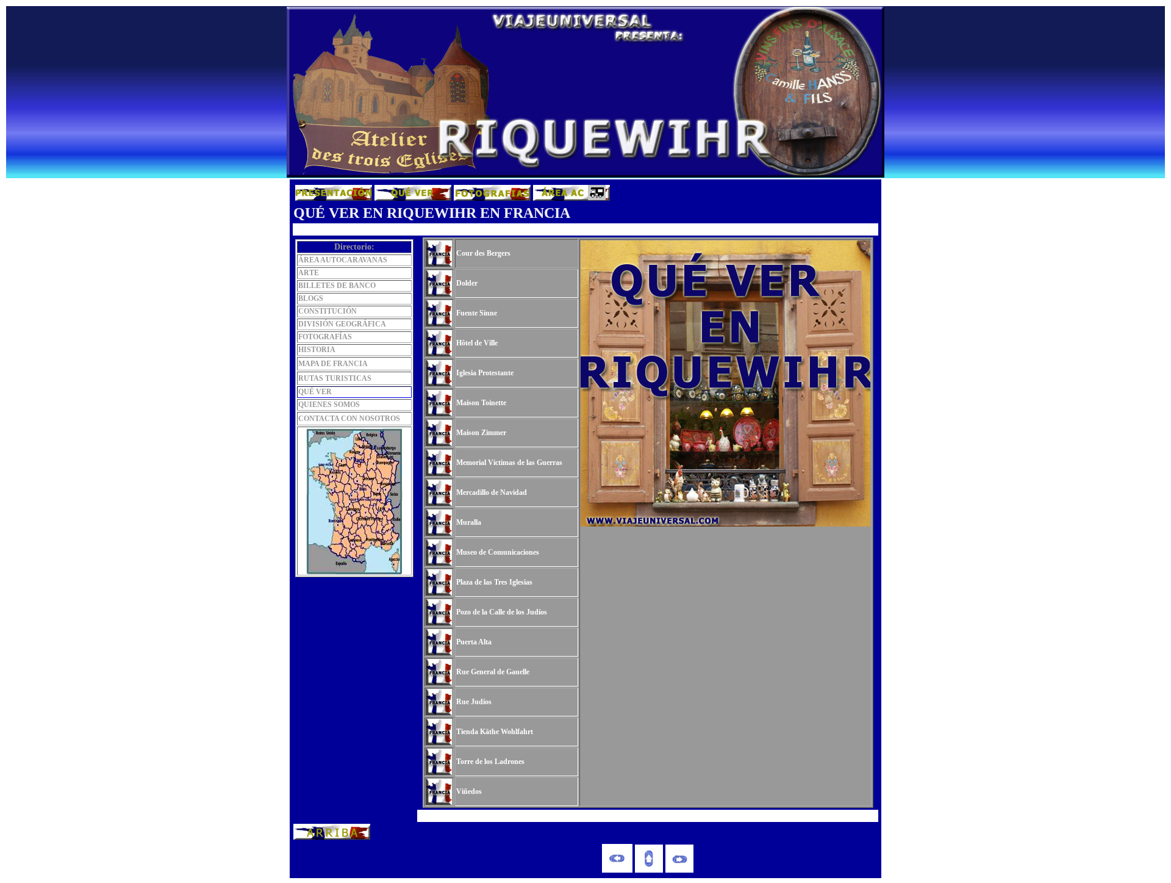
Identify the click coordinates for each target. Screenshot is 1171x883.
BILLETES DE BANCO (337, 285)
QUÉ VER (315, 391)
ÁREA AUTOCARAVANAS (342, 260)
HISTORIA (316, 349)
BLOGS (310, 298)
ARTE (308, 273)
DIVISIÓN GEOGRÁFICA (342, 324)
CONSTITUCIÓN (327, 311)
